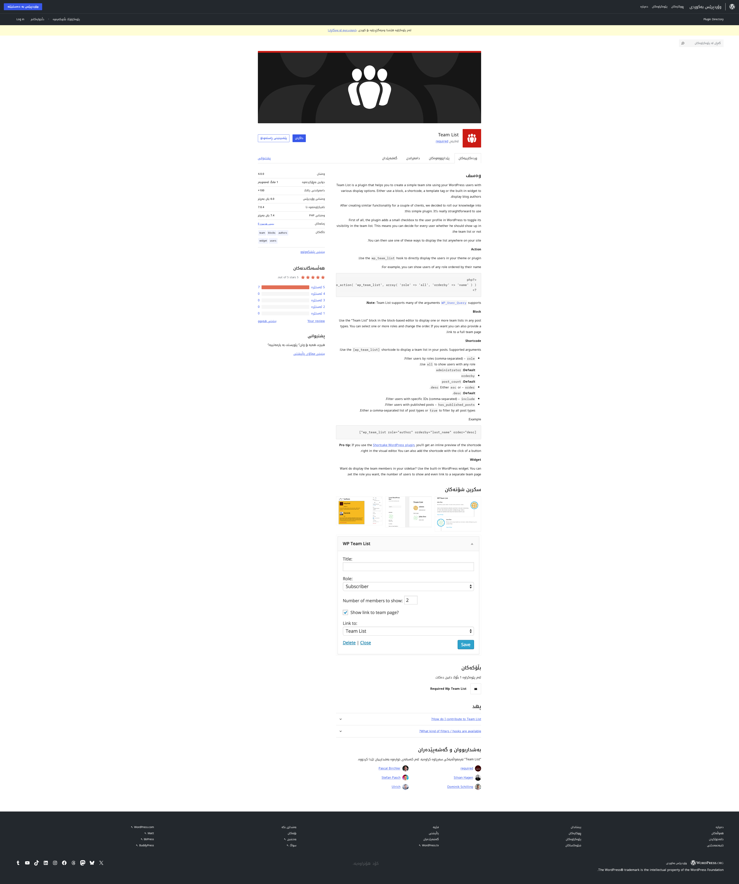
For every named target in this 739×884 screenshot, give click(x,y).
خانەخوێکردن (716, 839)
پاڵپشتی (434, 833)
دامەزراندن (413, 158)
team (262, 233)
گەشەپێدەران (431, 839)
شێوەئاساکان (573, 845)
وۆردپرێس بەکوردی (676, 863)
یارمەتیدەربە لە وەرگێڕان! (342, 30)
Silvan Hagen (463, 778)
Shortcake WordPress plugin (394, 445)
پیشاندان (576, 827)
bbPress (147, 839)
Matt (149, 833)
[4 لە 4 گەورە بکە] (476, 540)
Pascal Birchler (389, 768)
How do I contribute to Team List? (456, 719)
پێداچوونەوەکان (439, 158)
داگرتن (299, 138)
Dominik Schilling (460, 787)
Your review (316, 321)
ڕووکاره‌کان (575, 833)
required (442, 141)
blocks (271, 233)
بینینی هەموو (267, 321)
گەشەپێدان (389, 158)
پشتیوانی (264, 158)
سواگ (291, 845)
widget (263, 241)
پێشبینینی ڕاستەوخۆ (273, 138)
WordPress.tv (429, 845)
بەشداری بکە (289, 827)
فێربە (436, 827)
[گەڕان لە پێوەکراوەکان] (683, 43)
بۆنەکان (292, 833)
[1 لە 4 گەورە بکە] (476, 501)
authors (282, 233)
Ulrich (396, 787)
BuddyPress (145, 845)
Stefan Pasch (391, 778)
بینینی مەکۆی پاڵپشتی (309, 354)
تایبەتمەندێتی (715, 845)
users (273, 241)
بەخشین (290, 839)
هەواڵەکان (717, 833)
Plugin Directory (713, 19)
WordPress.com (142, 827)
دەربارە (720, 827)
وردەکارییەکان (468, 158)
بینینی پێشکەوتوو (312, 252)
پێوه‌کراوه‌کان (573, 839)
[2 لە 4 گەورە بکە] (426, 501)
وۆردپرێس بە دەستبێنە (23, 6)
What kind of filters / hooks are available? (450, 731)
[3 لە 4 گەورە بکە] (377, 501)
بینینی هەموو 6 (266, 223)
